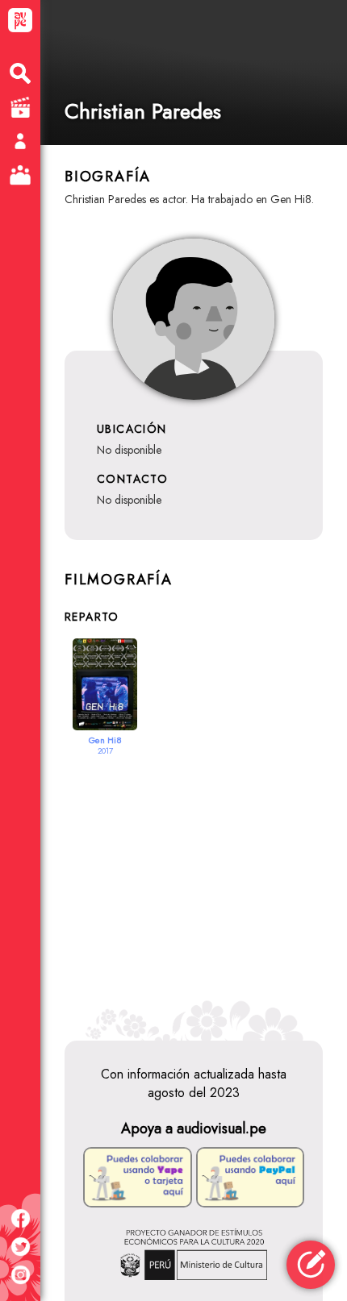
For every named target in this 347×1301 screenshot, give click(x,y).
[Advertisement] (194, 887)
